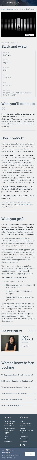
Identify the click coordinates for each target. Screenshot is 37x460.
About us (22, 421)
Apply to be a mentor (26, 426)
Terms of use (24, 436)
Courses (10, 9)
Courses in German (9, 428)
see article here (26, 204)
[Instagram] (24, 445)
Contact (6, 436)
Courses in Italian (9, 430)
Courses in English (9, 421)
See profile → (26, 346)
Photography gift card (26, 430)
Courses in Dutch (9, 426)
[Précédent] (29, 330)
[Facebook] (20, 445)
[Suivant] (34, 330)
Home (3, 9)
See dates (30, 454)
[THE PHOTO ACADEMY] (12, 3)
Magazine (22, 428)
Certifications (7, 441)
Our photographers (25, 423)
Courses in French (9, 423)
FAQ (5, 439)
